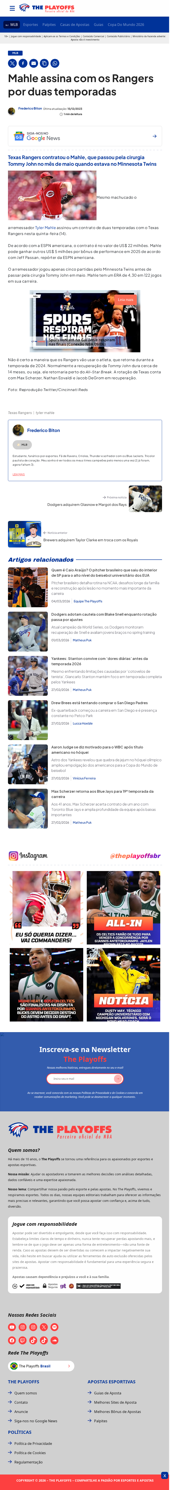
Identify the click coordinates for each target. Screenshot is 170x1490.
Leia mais (19, 474)
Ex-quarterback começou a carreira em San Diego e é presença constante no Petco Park (104, 713)
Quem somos (25, 1393)
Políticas (19, 1432)
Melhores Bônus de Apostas (117, 1411)
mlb (15, 53)
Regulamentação (28, 1462)
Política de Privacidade (33, 1443)
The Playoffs (23, 1382)
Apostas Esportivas (111, 1382)
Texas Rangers (20, 412)
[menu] (12, 8)
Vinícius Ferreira (84, 778)
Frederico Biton (30, 108)
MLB (14, 24)
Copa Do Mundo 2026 (126, 24)
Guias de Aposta (107, 1393)
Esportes (30, 24)
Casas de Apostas (74, 24)
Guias (98, 24)
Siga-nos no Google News (35, 1421)
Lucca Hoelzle (83, 723)
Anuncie (21, 1411)
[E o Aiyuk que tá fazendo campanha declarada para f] (46, 908)
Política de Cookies (30, 1452)
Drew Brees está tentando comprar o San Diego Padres (99, 702)
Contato (21, 1402)
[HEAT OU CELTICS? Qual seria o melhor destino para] (46, 985)
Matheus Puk (82, 640)
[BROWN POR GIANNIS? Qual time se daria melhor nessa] (123, 908)
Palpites (49, 24)
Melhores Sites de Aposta (115, 1402)
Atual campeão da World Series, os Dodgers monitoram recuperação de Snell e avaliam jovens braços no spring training (103, 630)
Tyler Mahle (45, 227)
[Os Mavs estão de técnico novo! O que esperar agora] (123, 985)
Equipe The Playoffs (88, 601)
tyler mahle (45, 412)
